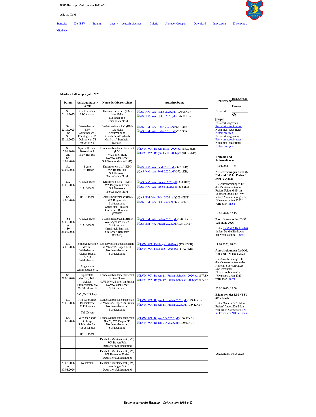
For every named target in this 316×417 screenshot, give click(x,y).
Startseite (62, 23)
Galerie (154, 23)
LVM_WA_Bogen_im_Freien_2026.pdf (163, 300)
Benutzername (223, 100)
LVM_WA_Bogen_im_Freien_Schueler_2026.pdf (169, 275)
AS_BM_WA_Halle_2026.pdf (158, 126)
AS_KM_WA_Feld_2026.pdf (157, 167)
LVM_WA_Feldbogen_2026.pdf (159, 244)
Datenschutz (240, 23)
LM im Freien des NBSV (230, 311)
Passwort (220, 111)
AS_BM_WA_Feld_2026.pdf (157, 197)
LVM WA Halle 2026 (235, 228)
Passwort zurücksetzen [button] (228, 126)
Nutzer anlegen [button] (224, 132)
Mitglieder (62, 30)
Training (97, 23)
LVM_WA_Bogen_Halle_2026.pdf (160, 148)
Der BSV (79, 23)
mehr (232, 203)
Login (220, 119)
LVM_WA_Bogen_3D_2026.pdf (159, 318)
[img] (158, 10)
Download (200, 23)
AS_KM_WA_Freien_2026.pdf (158, 182)
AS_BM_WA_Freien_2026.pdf (158, 219)
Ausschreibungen (132, 23)
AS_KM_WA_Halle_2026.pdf (158, 111)
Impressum (219, 23)
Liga (112, 23)
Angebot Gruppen (175, 23)
